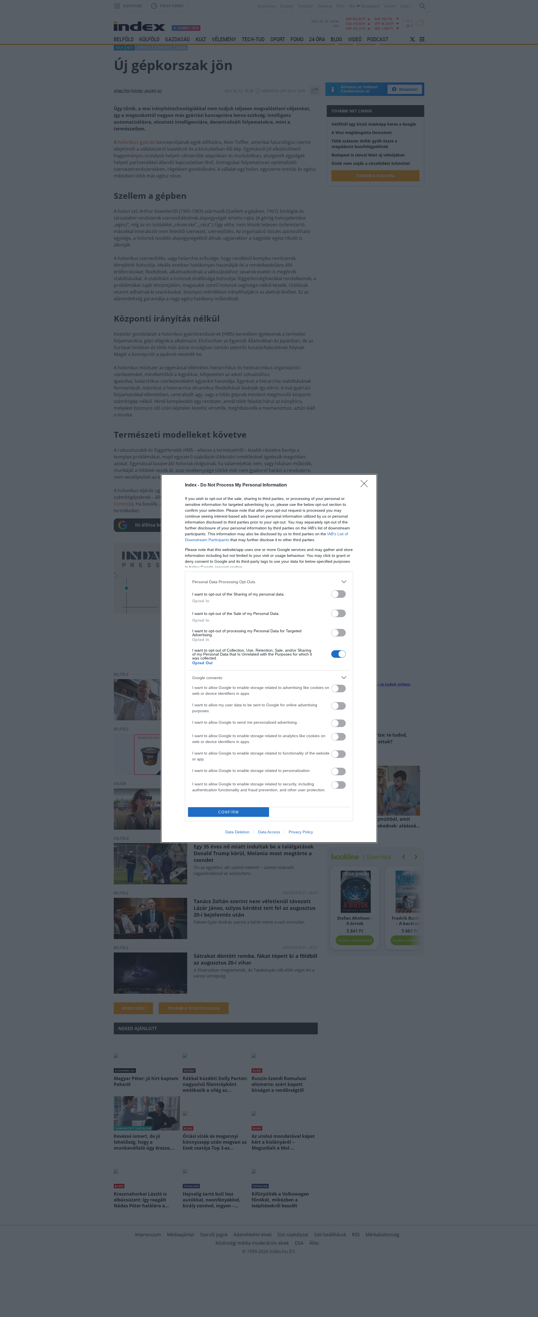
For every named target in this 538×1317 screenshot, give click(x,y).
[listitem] (269, 582)
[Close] (366, 485)
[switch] (338, 594)
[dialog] (269, 658)
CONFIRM (228, 812)
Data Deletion (237, 832)
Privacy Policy (301, 832)
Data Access (269, 832)
